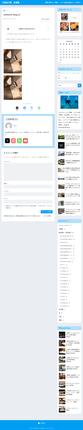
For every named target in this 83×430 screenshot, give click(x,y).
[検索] (79, 85)
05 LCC (63, 264)
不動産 (62, 229)
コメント (7, 161)
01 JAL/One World (66, 236)
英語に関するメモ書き (51, 2)
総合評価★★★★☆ (67, 248)
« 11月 (59, 62)
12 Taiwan (64, 271)
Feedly (19, 143)
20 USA (63, 296)
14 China (63, 277)
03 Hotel (64, 242)
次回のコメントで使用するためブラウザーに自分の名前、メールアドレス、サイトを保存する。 (29, 207)
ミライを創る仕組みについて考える (70, 2)
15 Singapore (65, 280)
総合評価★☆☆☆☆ (67, 258)
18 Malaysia (64, 290)
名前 (6, 183)
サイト (6, 198)
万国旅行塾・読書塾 (11, 2)
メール (7, 191)
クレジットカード (65, 225)
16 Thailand (64, 283)
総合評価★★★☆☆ (67, 252)
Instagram (13, 143)
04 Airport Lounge (66, 261)
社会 (61, 316)
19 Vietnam (64, 293)
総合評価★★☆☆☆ (67, 255)
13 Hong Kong (65, 274)
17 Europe (64, 287)
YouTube (25, 143)
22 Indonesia (65, 303)
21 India (63, 299)
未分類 (62, 309)
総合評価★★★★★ (67, 245)
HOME (42, 423)
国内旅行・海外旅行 (66, 232)
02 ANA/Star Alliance (67, 239)
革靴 (61, 320)
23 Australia (64, 306)
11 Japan (64, 268)
